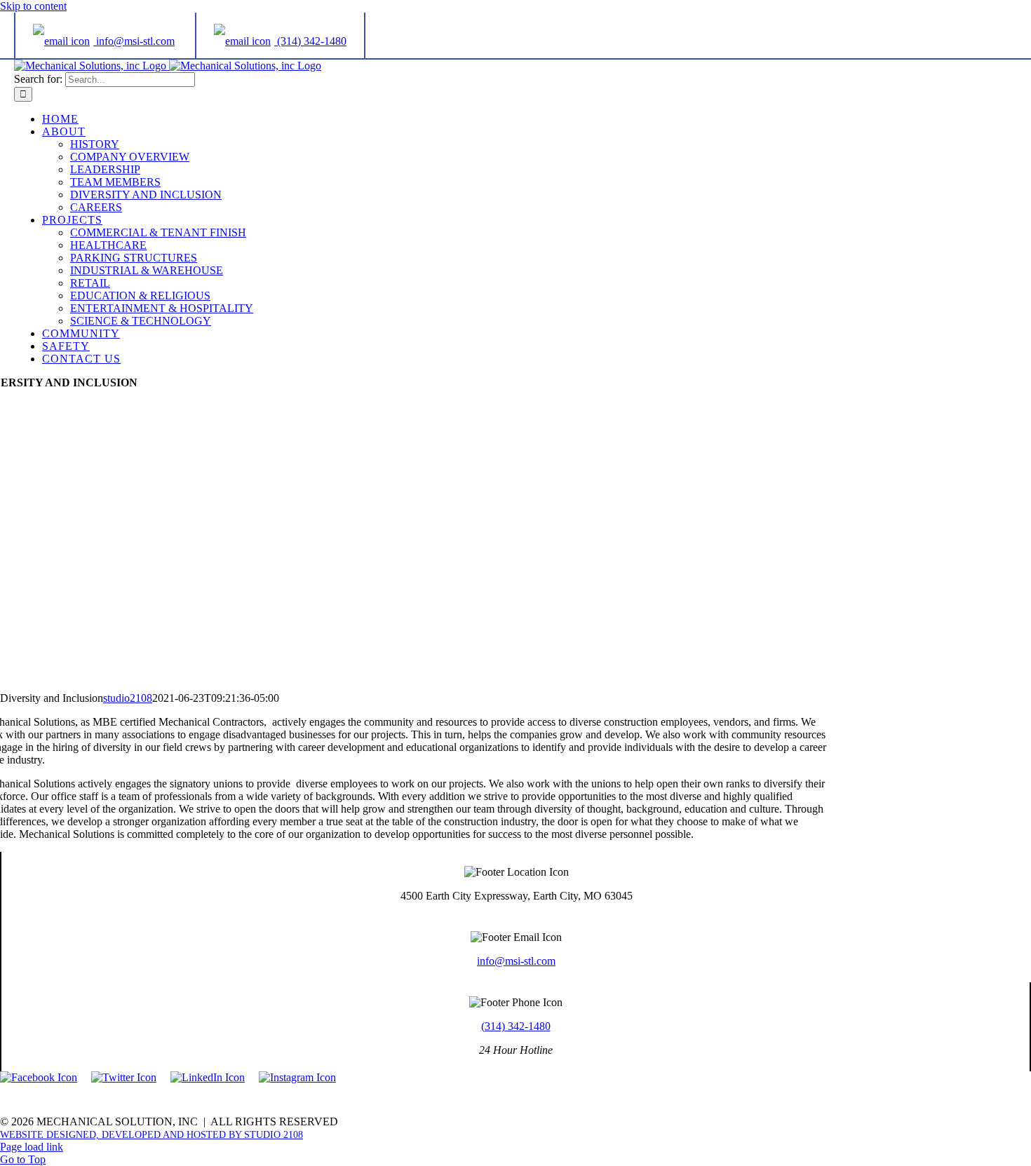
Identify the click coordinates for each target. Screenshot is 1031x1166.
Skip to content (33, 6)
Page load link (31, 1147)
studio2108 (127, 698)
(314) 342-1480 (516, 1026)
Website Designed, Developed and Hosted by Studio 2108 (151, 1135)
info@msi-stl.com (516, 961)
